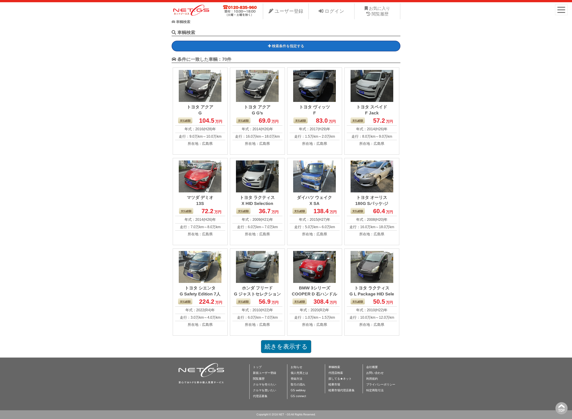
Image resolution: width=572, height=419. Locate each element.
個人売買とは (299, 373)
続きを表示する (286, 346)
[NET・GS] (191, 15)
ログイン (333, 11)
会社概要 (372, 367)
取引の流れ (298, 384)
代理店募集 (260, 396)
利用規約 (372, 378)
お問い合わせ (375, 373)
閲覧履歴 (259, 378)
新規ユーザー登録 (264, 373)
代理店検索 (335, 373)
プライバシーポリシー (380, 384)
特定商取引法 (375, 390)
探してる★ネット (340, 378)
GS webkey (298, 390)
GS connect (298, 396)
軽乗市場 (334, 384)
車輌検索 (334, 367)
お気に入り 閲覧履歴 (379, 11)
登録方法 (296, 378)
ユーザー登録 (288, 11)
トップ (257, 367)
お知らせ (296, 367)
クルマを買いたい (264, 390)
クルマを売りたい (264, 384)
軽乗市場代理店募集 (341, 390)
